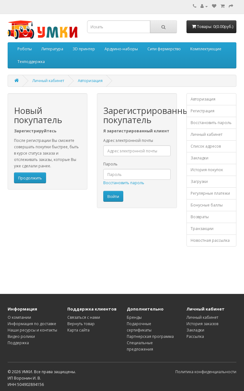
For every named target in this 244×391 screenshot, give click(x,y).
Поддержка (18, 343)
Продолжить (30, 178)
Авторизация (90, 80)
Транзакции (202, 228)
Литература (52, 49)
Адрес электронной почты (128, 140)
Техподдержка (31, 61)
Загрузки (199, 181)
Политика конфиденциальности (205, 371)
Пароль (110, 164)
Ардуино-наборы (121, 49)
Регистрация (202, 111)
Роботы (24, 49)
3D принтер (84, 49)
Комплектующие (205, 49)
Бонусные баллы (207, 205)
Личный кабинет (48, 80)
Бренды (134, 317)
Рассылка (195, 336)
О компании (19, 317)
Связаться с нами (83, 317)
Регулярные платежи (210, 193)
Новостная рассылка (210, 240)
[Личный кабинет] (204, 6)
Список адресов (206, 146)
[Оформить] (231, 6)
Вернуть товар (81, 323)
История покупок (207, 169)
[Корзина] (222, 6)
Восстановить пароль (123, 182)
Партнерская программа (150, 336)
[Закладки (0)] (214, 6)
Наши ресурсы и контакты (32, 330)
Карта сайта (78, 330)
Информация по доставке (32, 323)
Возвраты (200, 217)
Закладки (199, 158)
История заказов (202, 323)
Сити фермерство (164, 49)
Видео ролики (21, 336)
